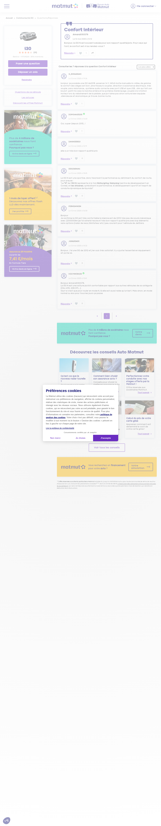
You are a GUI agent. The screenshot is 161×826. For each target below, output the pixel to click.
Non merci (55, 438)
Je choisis (80, 438)
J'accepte (106, 438)
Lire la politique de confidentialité (60, 428)
